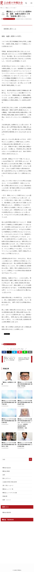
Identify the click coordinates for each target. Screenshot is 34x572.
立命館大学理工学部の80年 (10, 482)
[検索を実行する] (30, 459)
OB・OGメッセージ (8, 485)
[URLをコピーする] (29, 352)
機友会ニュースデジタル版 (9, 19)
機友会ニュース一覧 (8, 489)
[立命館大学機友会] (12, 3)
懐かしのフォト (7, 478)
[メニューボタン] (31, 3)
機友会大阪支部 (7, 512)
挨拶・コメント (7, 500)
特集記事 (5, 496)
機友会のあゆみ (7, 467)
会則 (4, 475)
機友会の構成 (6, 471)
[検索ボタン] (26, 3)
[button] (4, 352)
